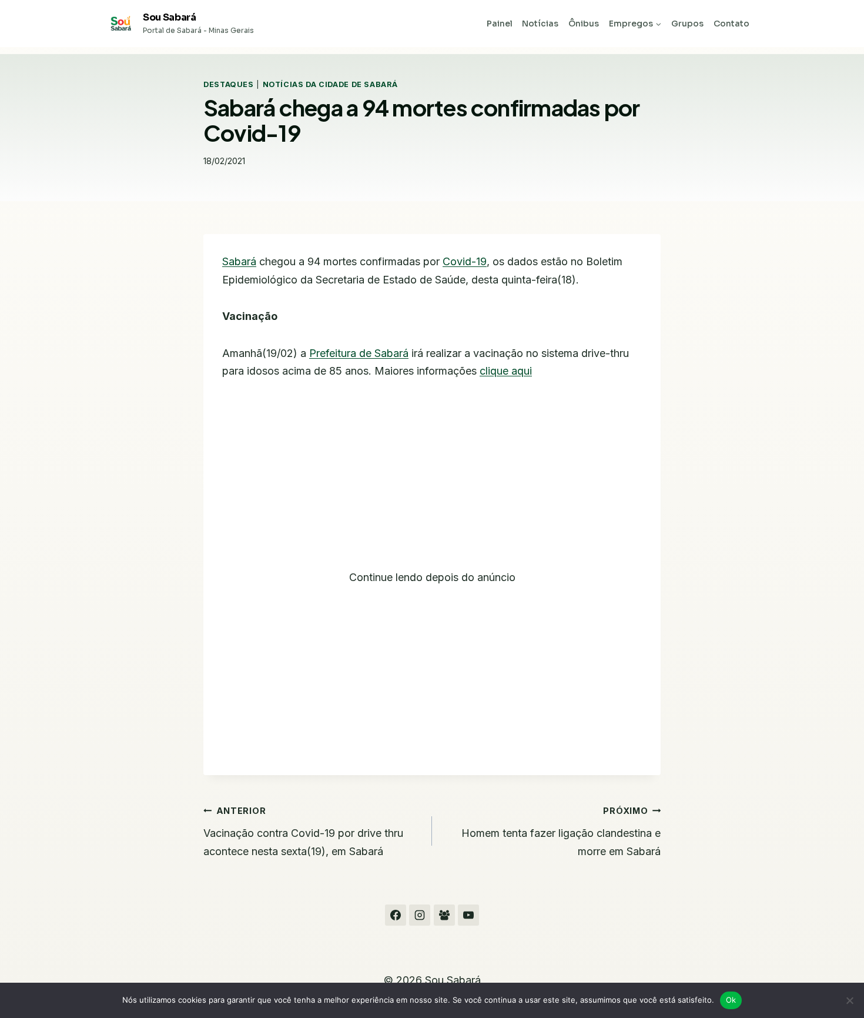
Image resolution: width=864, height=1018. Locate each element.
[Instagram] (419, 915)
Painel (500, 23)
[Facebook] (395, 915)
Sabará (239, 261)
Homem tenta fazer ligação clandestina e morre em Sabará (561, 831)
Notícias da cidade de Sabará (330, 84)
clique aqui (506, 371)
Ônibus (583, 23)
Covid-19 (465, 261)
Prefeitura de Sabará (358, 353)
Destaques (228, 84)
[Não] (849, 1000)
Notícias (540, 23)
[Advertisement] (432, 481)
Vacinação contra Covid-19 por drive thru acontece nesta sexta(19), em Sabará (303, 831)
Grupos (687, 23)
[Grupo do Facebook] (444, 915)
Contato (731, 23)
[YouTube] (468, 915)
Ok (731, 999)
